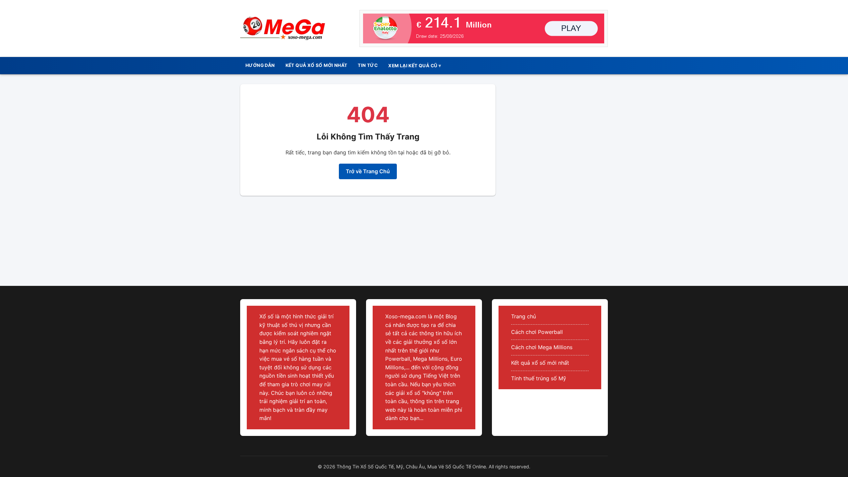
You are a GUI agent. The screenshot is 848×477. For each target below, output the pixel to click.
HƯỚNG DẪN (260, 65)
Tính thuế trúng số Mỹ (538, 378)
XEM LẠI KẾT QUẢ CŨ (412, 65)
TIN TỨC (368, 65)
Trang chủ (523, 316)
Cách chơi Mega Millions (541, 347)
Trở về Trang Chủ (368, 171)
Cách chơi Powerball (537, 332)
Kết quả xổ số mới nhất (540, 362)
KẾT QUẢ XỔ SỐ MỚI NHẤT (316, 65)
